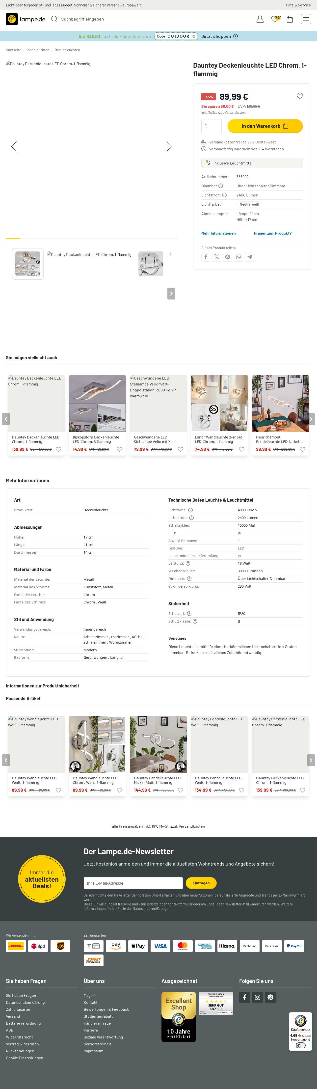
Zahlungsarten (18, 1009)
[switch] (301, 1045)
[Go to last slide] (6, 419)
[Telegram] (249, 256)
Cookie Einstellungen (24, 1057)
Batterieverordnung (23, 1023)
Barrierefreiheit (97, 1043)
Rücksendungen (20, 1050)
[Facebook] (205, 256)
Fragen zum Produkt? (272, 232)
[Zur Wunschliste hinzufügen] (300, 96)
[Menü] (309, 1015)
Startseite (13, 50)
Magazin (91, 995)
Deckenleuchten (67, 50)
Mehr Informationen (218, 232)
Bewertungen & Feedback (106, 1009)
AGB (9, 1030)
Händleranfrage (97, 1023)
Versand (13, 1016)
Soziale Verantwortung (103, 1037)
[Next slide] (171, 293)
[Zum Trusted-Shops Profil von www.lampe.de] (197, 1017)
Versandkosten (235, 112)
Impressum (93, 1050)
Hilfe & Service (298, 4)
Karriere (91, 1030)
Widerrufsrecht (19, 1037)
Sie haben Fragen (21, 995)
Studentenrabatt (98, 1016)
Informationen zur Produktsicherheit (42, 685)
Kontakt (91, 1002)
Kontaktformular (179, 904)
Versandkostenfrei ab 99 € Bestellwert (242, 141)
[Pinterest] (227, 256)
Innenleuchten (38, 50)
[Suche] (54, 19)
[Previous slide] (12, 293)
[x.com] (216, 256)
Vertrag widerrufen (22, 1043)
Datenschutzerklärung (150, 908)
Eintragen (201, 882)
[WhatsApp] (238, 256)
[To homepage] (25, 19)
